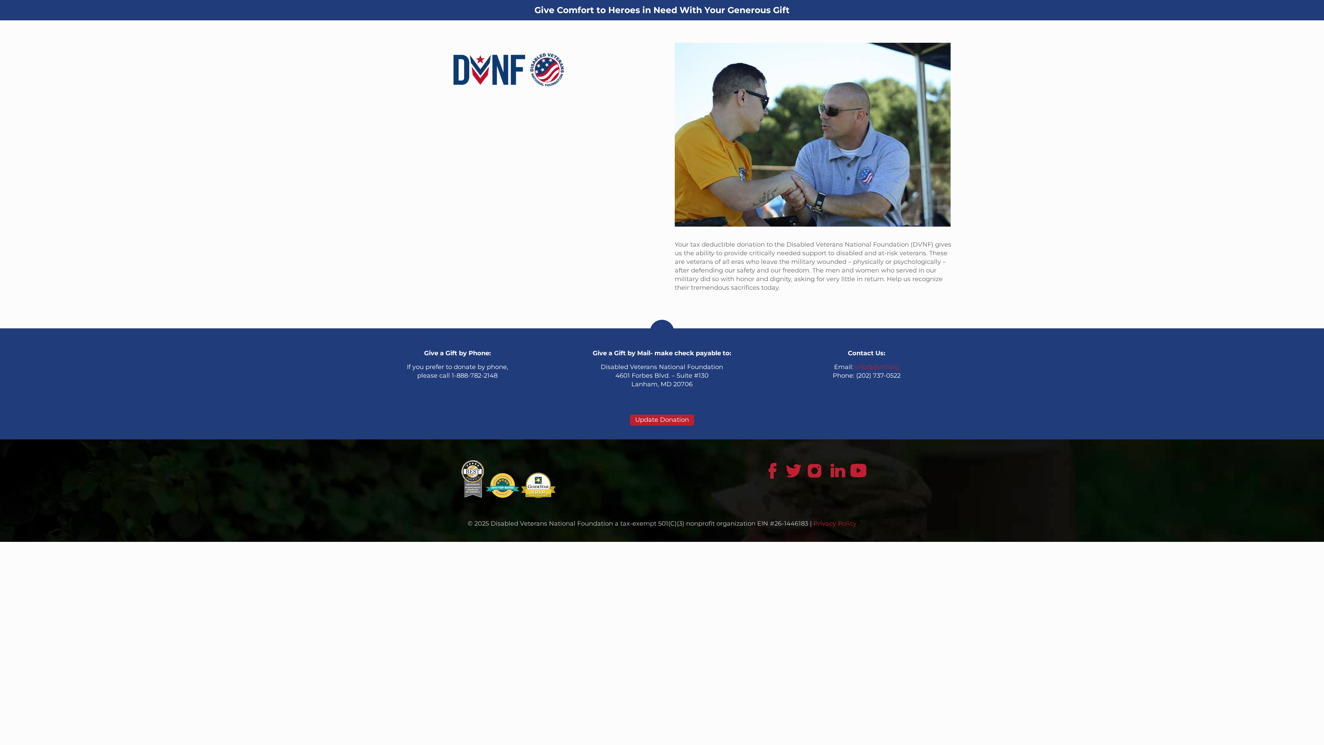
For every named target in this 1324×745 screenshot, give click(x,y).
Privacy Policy (834, 523)
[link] (508, 70)
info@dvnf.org (877, 367)
